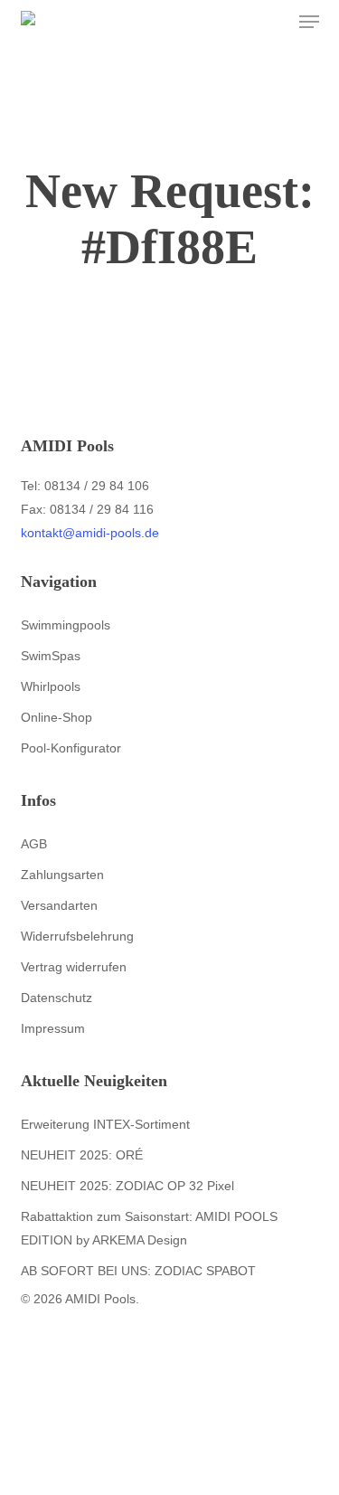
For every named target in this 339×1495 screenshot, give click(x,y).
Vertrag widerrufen (74, 967)
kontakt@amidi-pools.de (90, 532)
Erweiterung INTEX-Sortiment (105, 1124)
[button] (309, 22)
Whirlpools (50, 686)
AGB (34, 844)
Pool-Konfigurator (71, 748)
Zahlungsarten (62, 874)
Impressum (53, 1028)
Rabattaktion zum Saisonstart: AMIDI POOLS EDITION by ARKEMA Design (149, 1228)
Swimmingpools (65, 625)
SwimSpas (50, 655)
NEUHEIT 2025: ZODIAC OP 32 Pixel (127, 1185)
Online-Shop (56, 717)
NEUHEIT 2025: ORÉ (82, 1155)
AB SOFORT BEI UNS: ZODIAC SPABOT (138, 1270)
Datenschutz (56, 997)
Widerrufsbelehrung (77, 936)
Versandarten (59, 905)
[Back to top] (169, 1483)
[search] (238, 22)
